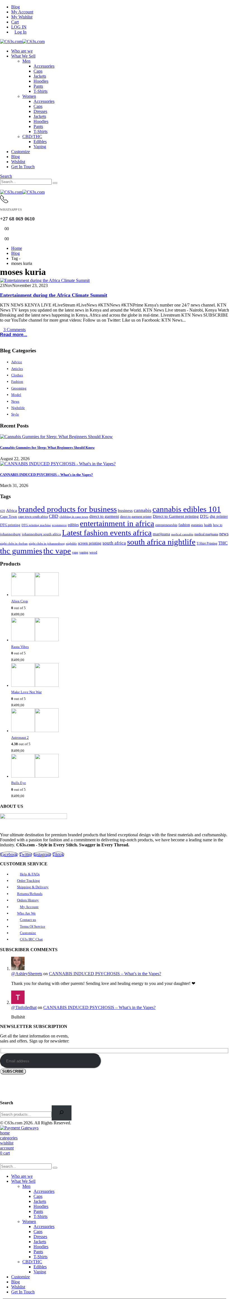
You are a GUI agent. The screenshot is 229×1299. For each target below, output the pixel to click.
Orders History (28, 900)
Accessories (44, 66)
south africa (114, 543)
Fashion (17, 381)
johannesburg (10, 534)
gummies (197, 525)
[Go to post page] (56, 436)
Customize (20, 151)
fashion (184, 525)
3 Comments (14, 329)
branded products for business (67, 509)
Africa (11, 510)
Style (15, 414)
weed (93, 552)
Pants (38, 86)
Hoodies (41, 81)
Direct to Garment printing (176, 516)
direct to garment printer (136, 517)
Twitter (25, 854)
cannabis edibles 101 (186, 509)
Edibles (40, 141)
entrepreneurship (166, 525)
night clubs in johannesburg (47, 543)
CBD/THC (32, 136)
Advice (16, 362)
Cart (15, 22)
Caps (38, 71)
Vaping (40, 146)
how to (217, 525)
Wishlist (18, 161)
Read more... (13, 334)
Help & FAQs (30, 874)
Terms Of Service (32, 926)
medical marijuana (206, 534)
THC (223, 543)
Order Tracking (28, 880)
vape (75, 552)
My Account (22, 12)
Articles (17, 369)
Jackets (40, 76)
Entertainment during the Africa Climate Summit (53, 295)
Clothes (17, 375)
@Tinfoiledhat (24, 1007)
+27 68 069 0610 (17, 219)
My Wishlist (21, 17)
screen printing (89, 543)
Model (16, 395)
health (208, 525)
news (223, 533)
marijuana (161, 534)
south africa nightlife (161, 541)
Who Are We (26, 913)
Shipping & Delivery (33, 887)
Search (6, 1102)
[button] (6, 176)
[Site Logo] (22, 41)
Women (29, 96)
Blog (15, 6)
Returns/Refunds (29, 894)
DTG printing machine (36, 525)
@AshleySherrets (26, 973)
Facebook (9, 854)
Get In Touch (23, 166)
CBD (53, 516)
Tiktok (58, 854)
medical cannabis (182, 534)
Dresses (40, 111)
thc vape (57, 551)
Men (26, 61)
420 (2, 510)
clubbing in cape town (73, 516)
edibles (73, 525)
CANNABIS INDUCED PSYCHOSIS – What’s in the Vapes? (46, 474)
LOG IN (19, 27)
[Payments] (19, 1127)
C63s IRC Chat (31, 939)
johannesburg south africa (41, 534)
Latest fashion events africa (107, 532)
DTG (204, 516)
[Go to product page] (120, 585)
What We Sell (23, 56)
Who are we (22, 51)
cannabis (142, 510)
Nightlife (18, 408)
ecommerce (59, 525)
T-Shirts (40, 91)
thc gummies (21, 551)
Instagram (42, 854)
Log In (21, 32)
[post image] (114, 280)
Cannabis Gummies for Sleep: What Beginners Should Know (47, 447)
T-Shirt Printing (207, 543)
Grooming (19, 388)
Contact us (28, 920)
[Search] (55, 183)
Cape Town (8, 517)
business (125, 510)
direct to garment (104, 516)
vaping (83, 552)
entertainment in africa (117, 523)
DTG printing (10, 525)
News (15, 401)
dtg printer (219, 516)
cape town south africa (33, 517)
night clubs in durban (14, 543)
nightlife (71, 543)
